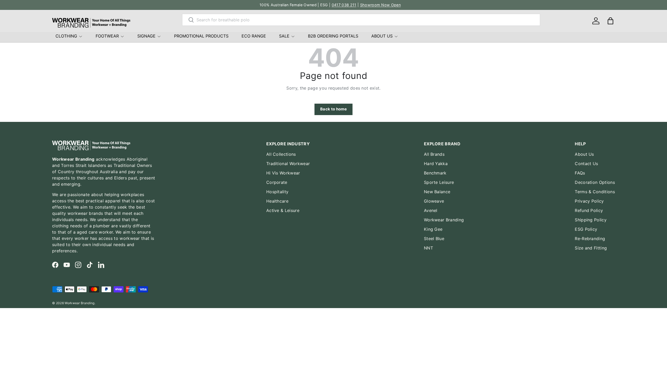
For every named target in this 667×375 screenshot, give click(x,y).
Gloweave (434, 201)
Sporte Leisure (439, 182)
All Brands (434, 154)
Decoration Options (595, 182)
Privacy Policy (589, 201)
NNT (428, 248)
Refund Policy (589, 210)
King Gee (433, 229)
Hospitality (277, 191)
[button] (610, 21)
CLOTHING (66, 36)
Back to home (333, 109)
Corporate (276, 182)
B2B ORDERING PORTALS (333, 36)
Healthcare (277, 201)
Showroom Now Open (380, 5)
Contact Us (586, 163)
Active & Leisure (282, 210)
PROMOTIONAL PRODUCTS (201, 36)
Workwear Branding (444, 219)
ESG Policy (586, 229)
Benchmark (435, 173)
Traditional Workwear (288, 163)
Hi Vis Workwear (283, 173)
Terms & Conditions (595, 191)
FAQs (580, 173)
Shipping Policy (591, 219)
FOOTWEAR (107, 36)
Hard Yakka (436, 163)
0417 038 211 (344, 5)
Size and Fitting (591, 248)
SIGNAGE (146, 36)
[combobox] (361, 20)
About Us (584, 154)
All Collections (281, 154)
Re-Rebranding (590, 238)
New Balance (437, 191)
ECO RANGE (254, 36)
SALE (284, 36)
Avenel (430, 210)
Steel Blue (434, 238)
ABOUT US (382, 36)
